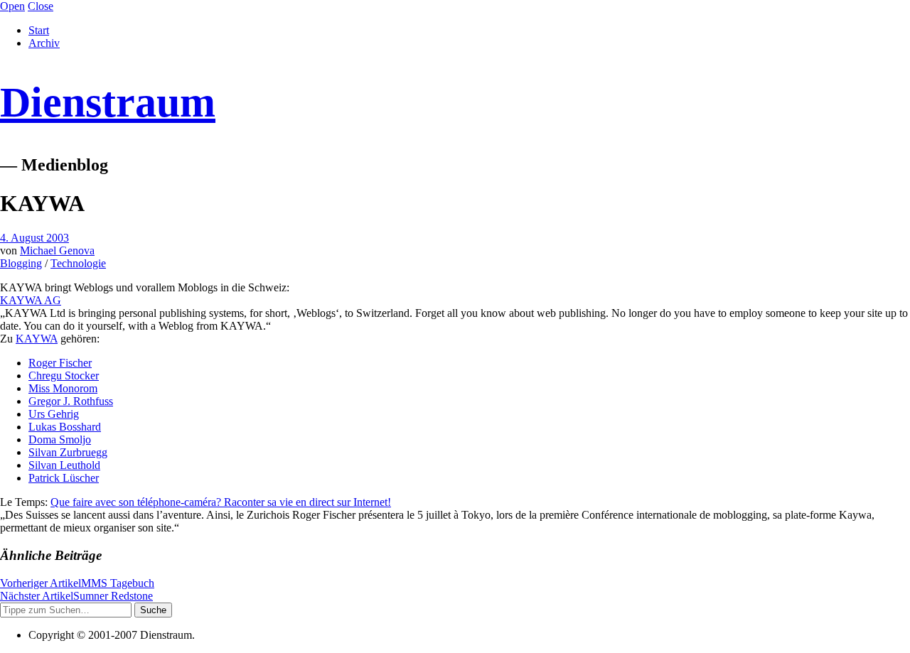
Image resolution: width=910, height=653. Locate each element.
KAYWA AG (30, 300)
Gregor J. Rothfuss (70, 401)
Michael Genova (57, 250)
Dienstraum (107, 102)
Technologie (78, 263)
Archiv (44, 43)
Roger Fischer (60, 363)
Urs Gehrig (53, 414)
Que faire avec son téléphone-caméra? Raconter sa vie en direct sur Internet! (220, 502)
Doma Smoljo (59, 439)
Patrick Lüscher (63, 478)
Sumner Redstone (76, 596)
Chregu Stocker (63, 375)
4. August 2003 (34, 238)
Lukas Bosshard (64, 427)
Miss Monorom (62, 388)
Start (38, 30)
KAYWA (37, 339)
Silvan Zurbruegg (67, 452)
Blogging (21, 263)
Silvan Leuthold (64, 465)
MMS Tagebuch (77, 583)
